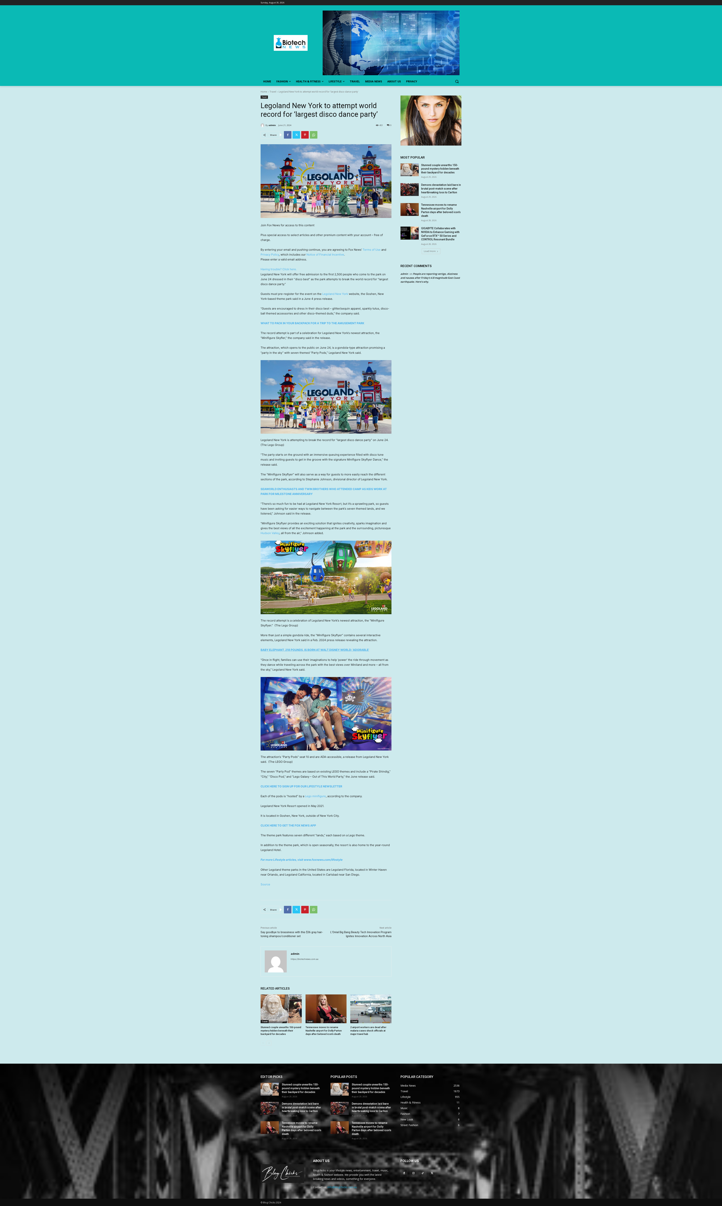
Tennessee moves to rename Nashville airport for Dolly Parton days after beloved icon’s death (324, 1030)
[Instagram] (413, 1173)
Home (264, 91)
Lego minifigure (315, 796)
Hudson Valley (270, 533)
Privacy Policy (270, 254)
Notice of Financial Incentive (325, 254)
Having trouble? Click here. (279, 269)
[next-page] (269, 1043)
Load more (430, 251)
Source (265, 884)
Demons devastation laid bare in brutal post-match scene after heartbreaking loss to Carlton (441, 188)
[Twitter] (296, 135)
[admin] (263, 125)
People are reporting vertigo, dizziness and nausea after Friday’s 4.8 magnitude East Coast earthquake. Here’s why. (430, 277)
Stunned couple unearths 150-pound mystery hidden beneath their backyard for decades (281, 1030)
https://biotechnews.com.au (304, 959)
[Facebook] (287, 135)
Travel (273, 91)
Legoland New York (335, 294)
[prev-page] (263, 1043)
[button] (456, 81)
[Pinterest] (305, 135)
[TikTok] (422, 1173)
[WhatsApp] (313, 135)
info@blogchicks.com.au (342, 1187)
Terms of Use (372, 249)
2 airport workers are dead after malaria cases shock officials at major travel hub (368, 1030)
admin (272, 125)
